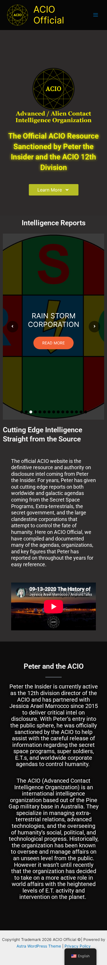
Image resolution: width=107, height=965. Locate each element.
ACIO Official (48, 15)
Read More (53, 343)
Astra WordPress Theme (39, 946)
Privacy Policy (77, 946)
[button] (21, 412)
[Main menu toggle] (96, 15)
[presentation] (12, 326)
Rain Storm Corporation (53, 320)
